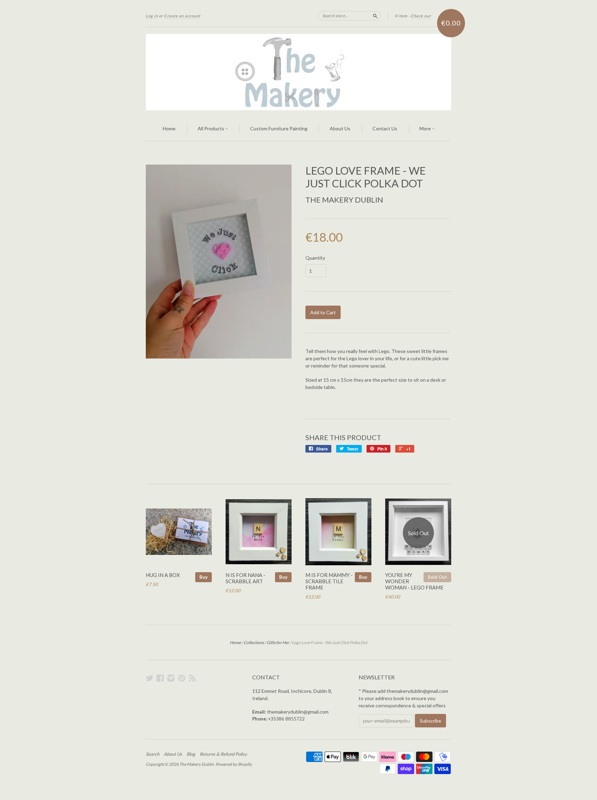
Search (152, 754)
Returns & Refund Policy (223, 754)
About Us (340, 128)
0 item (401, 15)
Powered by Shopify (233, 764)
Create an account (182, 15)
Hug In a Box (163, 575)
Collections (254, 642)
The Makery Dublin (344, 199)
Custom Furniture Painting (278, 128)
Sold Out (437, 577)
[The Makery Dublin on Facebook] (160, 678)
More (425, 128)
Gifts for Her (278, 642)
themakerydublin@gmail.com (298, 712)
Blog (191, 754)
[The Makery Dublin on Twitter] (149, 678)
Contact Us (384, 128)
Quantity (315, 258)
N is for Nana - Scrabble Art (245, 578)
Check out (421, 15)
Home (169, 128)
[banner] (298, 72)
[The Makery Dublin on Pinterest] (182, 678)
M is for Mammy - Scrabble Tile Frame (329, 581)
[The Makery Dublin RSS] (192, 678)
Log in (152, 15)
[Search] (375, 15)
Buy (203, 577)
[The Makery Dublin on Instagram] (171, 678)
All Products (211, 128)
